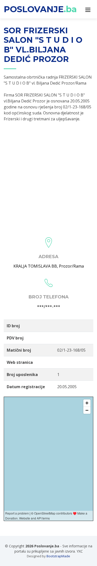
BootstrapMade (58, 556)
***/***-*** (48, 306)
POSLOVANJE (40, 9)
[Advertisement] (48, 177)
